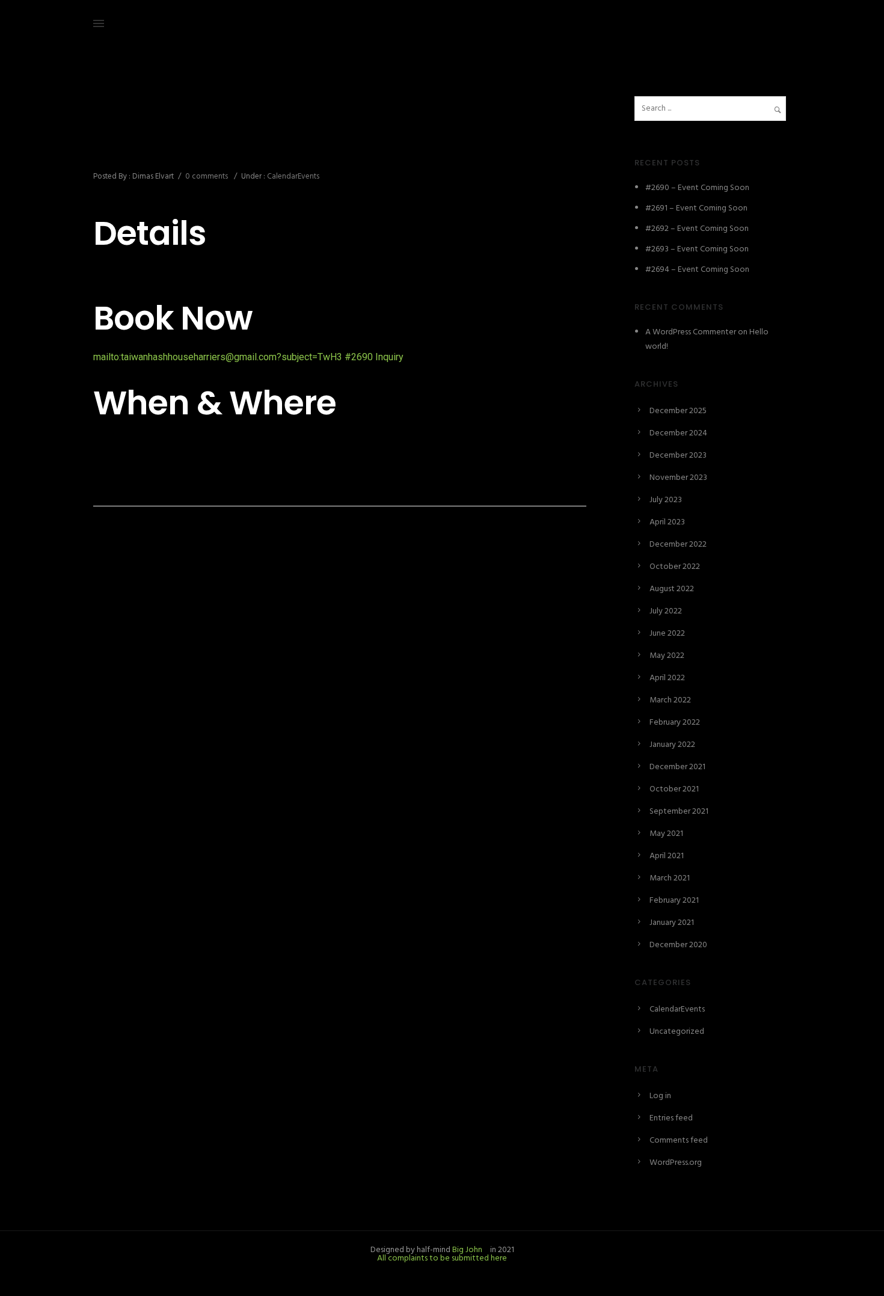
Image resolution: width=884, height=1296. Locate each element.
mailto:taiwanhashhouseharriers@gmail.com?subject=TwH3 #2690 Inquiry (248, 357)
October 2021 (674, 789)
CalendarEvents (292, 176)
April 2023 (667, 522)
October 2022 (674, 567)
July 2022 (665, 611)
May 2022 (666, 656)
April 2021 (666, 856)
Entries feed (671, 1118)
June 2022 (667, 633)
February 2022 (674, 722)
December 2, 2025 (125, 124)
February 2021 (674, 901)
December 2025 (678, 411)
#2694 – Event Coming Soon (697, 270)
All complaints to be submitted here (442, 1258)
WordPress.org (675, 1163)
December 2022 (678, 544)
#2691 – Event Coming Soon (696, 208)
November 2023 (678, 478)
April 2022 (667, 678)
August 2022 (671, 589)
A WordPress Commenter (690, 332)
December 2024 (678, 433)
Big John (466, 1250)
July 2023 (665, 500)
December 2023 (678, 455)
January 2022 (672, 745)
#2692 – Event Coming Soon (697, 229)
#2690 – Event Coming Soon (216, 149)
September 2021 (678, 811)
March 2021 (669, 878)
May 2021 (666, 834)
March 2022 (670, 700)
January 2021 (671, 923)
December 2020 (678, 945)
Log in (660, 1096)
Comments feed (678, 1140)
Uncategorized (676, 1032)
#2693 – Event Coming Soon (697, 249)
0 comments (206, 176)
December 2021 (677, 767)
